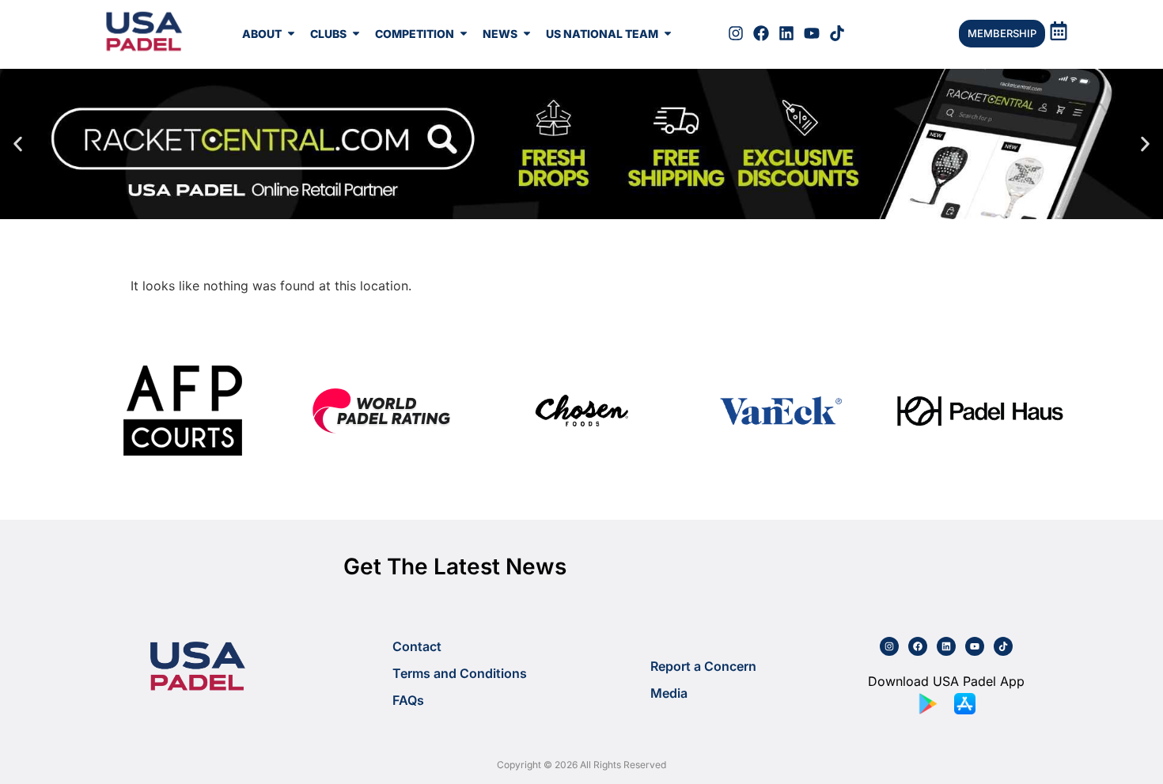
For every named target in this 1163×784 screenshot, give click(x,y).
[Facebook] (761, 33)
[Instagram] (735, 33)
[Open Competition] (463, 33)
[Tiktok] (837, 33)
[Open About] (291, 33)
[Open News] (526, 33)
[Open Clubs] (356, 33)
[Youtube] (811, 33)
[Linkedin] (786, 33)
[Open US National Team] (667, 33)
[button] (18, 144)
